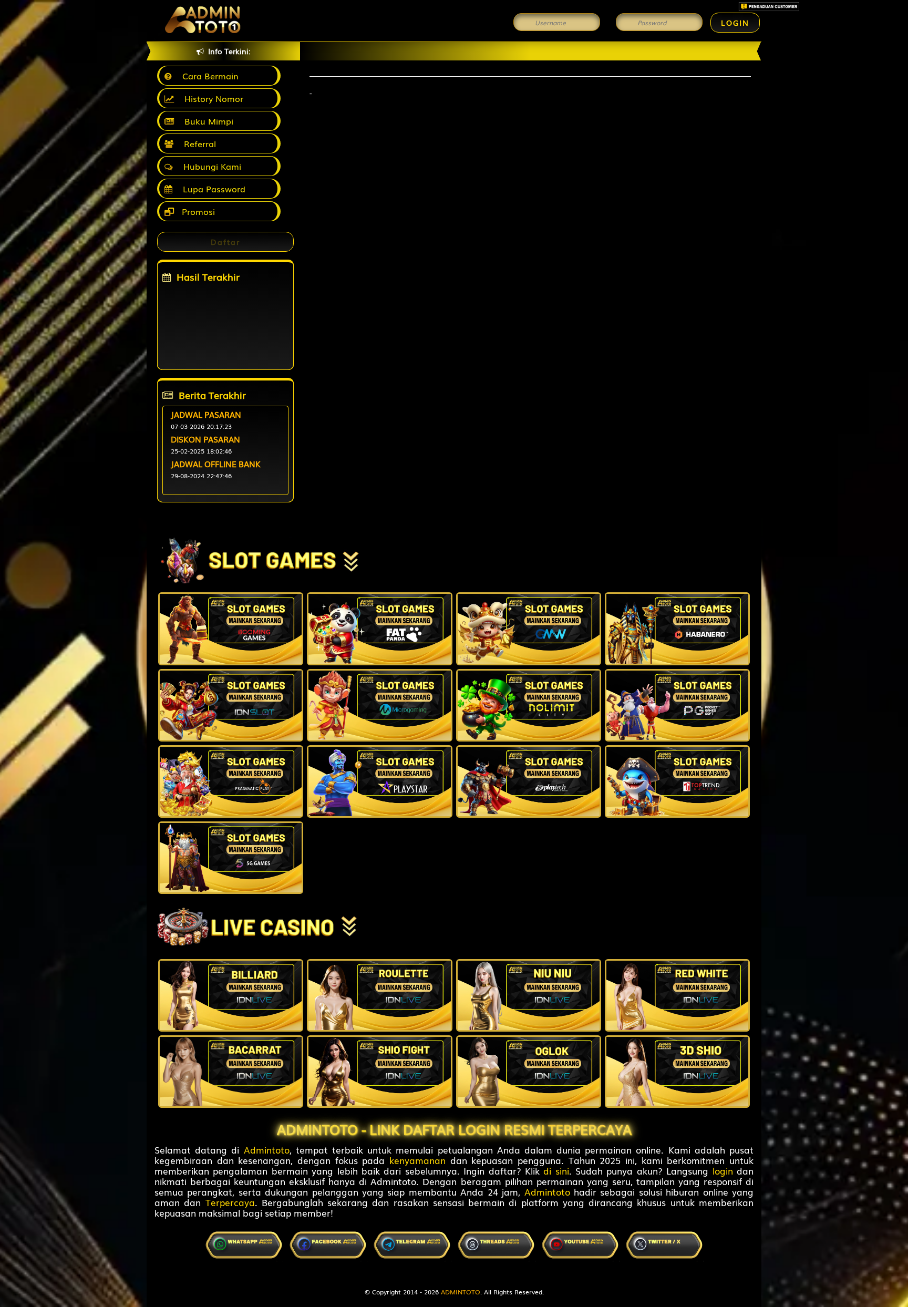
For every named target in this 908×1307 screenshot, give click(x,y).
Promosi (197, 211)
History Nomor (211, 98)
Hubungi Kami (209, 166)
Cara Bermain (208, 75)
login (723, 1170)
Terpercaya (230, 1202)
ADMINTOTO (460, 1291)
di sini (556, 1170)
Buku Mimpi (206, 121)
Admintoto (267, 1149)
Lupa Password (211, 188)
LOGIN (735, 22)
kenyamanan (417, 1160)
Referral (197, 143)
